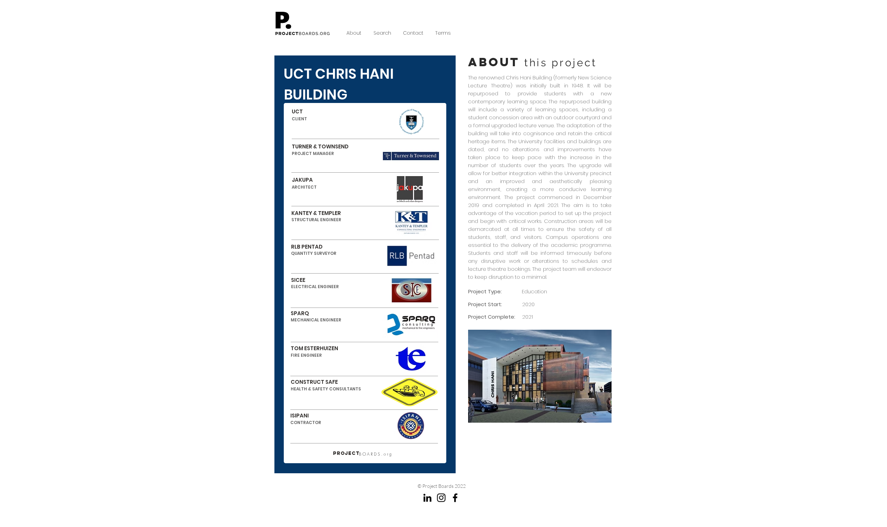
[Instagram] (441, 497)
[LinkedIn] (427, 497)
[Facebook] (455, 497)
